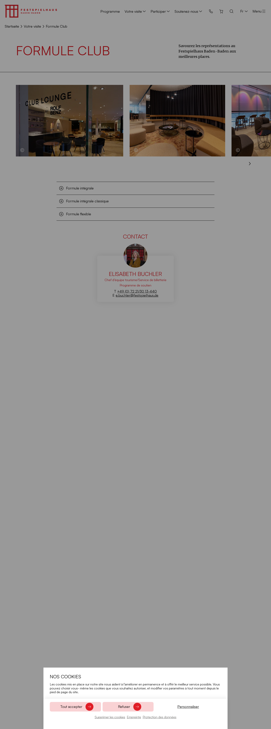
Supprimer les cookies (110, 717)
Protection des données (159, 717)
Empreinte (134, 717)
